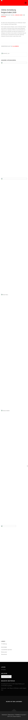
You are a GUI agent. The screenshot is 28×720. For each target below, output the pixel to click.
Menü (25, 2)
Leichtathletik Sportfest (6, 649)
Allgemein (15, 46)
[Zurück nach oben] (14, 711)
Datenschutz (11, 714)
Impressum (4, 714)
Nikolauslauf (4, 652)
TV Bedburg (4, 643)
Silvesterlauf (4, 654)
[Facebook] (14, 705)
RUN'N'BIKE (4, 647)
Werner (3, 16)
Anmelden (3, 669)
